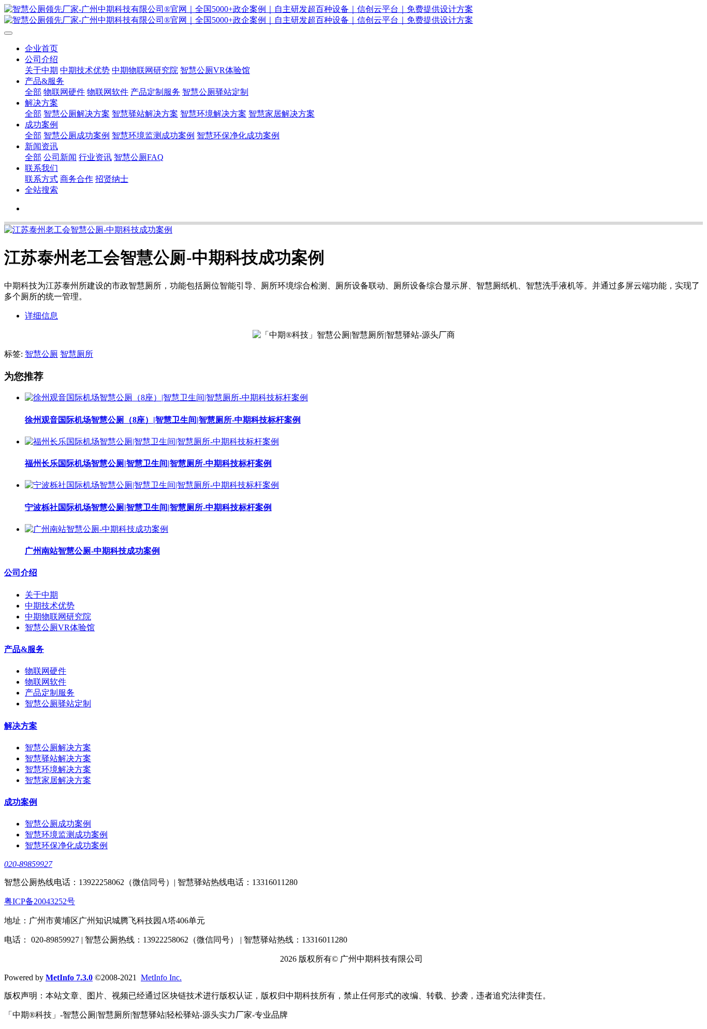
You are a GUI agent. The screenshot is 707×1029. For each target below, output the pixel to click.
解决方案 (41, 102)
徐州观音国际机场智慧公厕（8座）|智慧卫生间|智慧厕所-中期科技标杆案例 (163, 419)
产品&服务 (44, 81)
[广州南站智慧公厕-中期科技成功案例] (96, 529)
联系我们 (41, 168)
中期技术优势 (85, 70)
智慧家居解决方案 (281, 113)
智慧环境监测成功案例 (153, 135)
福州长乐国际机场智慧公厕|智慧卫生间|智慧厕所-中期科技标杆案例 (148, 463)
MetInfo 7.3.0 (69, 977)
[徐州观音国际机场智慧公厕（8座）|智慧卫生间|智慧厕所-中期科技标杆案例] (166, 397)
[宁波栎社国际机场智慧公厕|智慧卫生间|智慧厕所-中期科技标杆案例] (152, 485)
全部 (33, 92)
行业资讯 (95, 157)
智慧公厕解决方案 (76, 113)
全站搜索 (41, 189)
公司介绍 (41, 59)
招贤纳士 (111, 179)
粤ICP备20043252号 (39, 901)
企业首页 (41, 48)
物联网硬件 (64, 92)
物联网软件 (107, 92)
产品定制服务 (155, 92)
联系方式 (41, 179)
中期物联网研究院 (145, 70)
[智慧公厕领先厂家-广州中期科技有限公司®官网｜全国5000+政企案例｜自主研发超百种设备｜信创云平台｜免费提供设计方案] (353, 15)
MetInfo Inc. (161, 977)
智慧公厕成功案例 (76, 135)
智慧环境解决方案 (213, 113)
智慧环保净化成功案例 (238, 135)
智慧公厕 (41, 354)
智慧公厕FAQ (139, 157)
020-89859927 (28, 864)
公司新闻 (60, 157)
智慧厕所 (76, 354)
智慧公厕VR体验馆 (215, 70)
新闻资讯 (41, 146)
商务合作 (76, 179)
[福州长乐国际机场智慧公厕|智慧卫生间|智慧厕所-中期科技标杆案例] (152, 441)
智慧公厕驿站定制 (215, 92)
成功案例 (41, 124)
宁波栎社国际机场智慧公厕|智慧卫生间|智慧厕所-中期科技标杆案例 (148, 507)
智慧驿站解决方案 (145, 113)
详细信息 (41, 315)
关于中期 (41, 70)
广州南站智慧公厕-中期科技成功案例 (92, 550)
